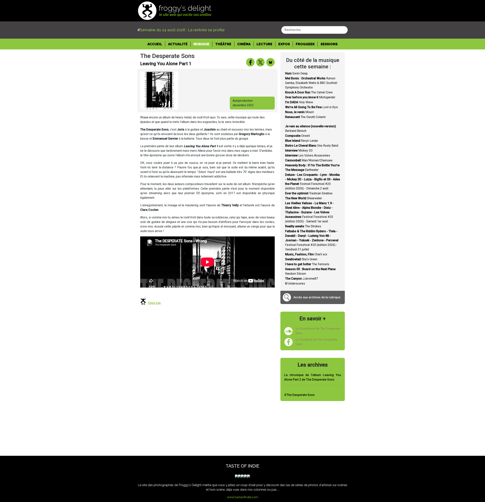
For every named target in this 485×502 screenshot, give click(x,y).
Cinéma (244, 44)
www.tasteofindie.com (242, 497)
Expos (284, 44)
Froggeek (305, 44)
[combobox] (314, 29)
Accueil (156, 44)
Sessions (329, 44)
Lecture (264, 44)
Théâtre (223, 44)
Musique (201, 44)
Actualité (178, 44)
